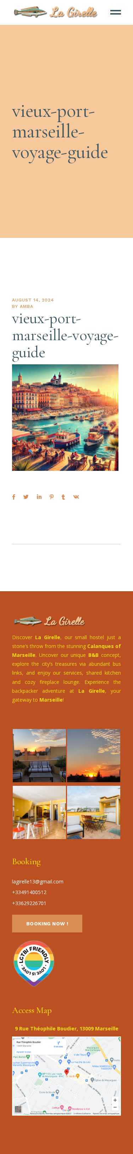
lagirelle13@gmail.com (37, 881)
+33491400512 (29, 892)
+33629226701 (29, 903)
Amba (26, 306)
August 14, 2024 (33, 300)
